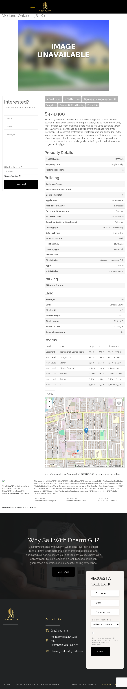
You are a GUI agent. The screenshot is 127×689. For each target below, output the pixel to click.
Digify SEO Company (112, 684)
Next (122, 55)
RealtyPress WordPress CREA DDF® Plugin (19, 507)
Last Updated (40, 498)
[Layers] (119, 402)
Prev (4, 55)
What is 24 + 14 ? (13, 167)
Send (20, 184)
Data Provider (71, 498)
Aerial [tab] (50, 394)
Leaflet (78, 466)
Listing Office (103, 498)
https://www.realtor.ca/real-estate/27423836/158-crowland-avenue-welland (83, 474)
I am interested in (101, 620)
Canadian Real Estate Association (15, 493)
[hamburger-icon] (32, 7)
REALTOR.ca (11, 486)
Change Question (11, 176)
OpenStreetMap (90, 466)
